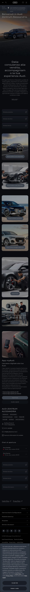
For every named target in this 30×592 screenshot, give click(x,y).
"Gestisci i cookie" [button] (19, 555)
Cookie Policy (18, 574)
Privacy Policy (9, 575)
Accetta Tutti (15, 583)
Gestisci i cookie (15, 588)
